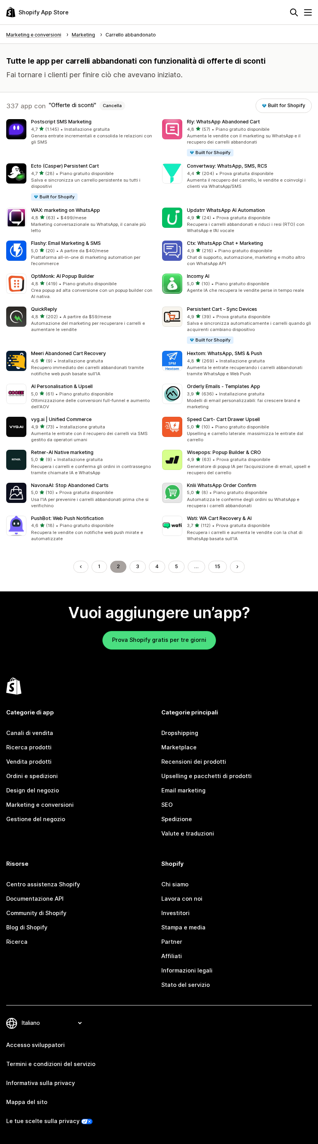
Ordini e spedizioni (32, 776)
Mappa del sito (26, 1102)
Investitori (175, 913)
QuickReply (44, 309)
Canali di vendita (29, 733)
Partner (171, 941)
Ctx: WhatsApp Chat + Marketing (225, 243)
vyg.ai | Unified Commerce (61, 419)
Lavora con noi (181, 898)
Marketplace (179, 747)
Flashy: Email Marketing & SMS (66, 243)
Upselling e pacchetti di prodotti (206, 776)
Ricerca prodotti (29, 747)
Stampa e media (183, 927)
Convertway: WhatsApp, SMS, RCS (227, 166)
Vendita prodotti (29, 761)
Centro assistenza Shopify (43, 884)
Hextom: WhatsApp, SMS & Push (224, 353)
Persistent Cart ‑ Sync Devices (222, 309)
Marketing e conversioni (40, 804)
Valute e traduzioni (187, 833)
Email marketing (183, 790)
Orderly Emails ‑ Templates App (223, 386)
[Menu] (308, 12)
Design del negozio (32, 790)
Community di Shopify (36, 913)
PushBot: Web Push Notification (67, 518)
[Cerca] (294, 12)
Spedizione (176, 819)
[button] (81, 132)
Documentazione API (35, 898)
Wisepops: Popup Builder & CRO (224, 452)
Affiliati (171, 956)
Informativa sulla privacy (40, 1083)
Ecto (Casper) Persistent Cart (65, 166)
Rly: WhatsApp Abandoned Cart (223, 122)
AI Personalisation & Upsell (62, 386)
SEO (167, 804)
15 (217, 566)
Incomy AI (198, 276)
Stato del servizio (185, 984)
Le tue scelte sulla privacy (43, 1121)
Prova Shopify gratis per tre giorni (159, 639)
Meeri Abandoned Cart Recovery (68, 353)
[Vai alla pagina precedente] (80, 567)
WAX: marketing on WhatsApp (65, 210)
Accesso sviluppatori (35, 1045)
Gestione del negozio (35, 819)
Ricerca (17, 941)
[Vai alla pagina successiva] (237, 567)
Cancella (112, 105)
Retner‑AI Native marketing (62, 452)
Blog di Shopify (26, 927)
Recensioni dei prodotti (193, 761)
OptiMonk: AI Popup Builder (62, 276)
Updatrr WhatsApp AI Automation (226, 210)
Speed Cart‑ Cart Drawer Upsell (223, 419)
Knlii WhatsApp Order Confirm (221, 485)
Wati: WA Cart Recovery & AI (219, 518)
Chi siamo (174, 884)
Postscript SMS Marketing (61, 122)
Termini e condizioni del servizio (50, 1064)
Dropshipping (179, 733)
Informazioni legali (187, 970)
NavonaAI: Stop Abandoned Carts (70, 485)
